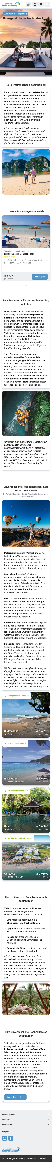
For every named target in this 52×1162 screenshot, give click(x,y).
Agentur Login (31, 1158)
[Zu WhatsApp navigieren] (28, 4)
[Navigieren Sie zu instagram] (4, 1138)
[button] (26, 1114)
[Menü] (47, 4)
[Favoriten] (41, 4)
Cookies (42, 1158)
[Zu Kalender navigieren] (35, 4)
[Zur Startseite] (11, 4)
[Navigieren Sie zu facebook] (10, 1138)
